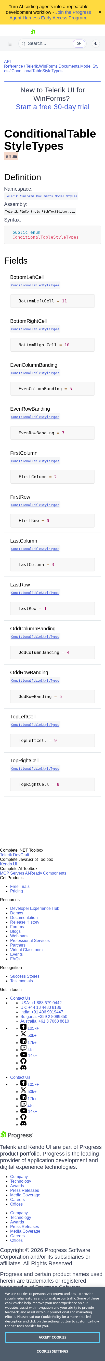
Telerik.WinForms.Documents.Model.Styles (41, 196)
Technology (20, 1181)
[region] (52, 1324)
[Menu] (9, 43)
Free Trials (20, 886)
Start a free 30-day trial (52, 107)
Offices (16, 1204)
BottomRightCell (28, 321)
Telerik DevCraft (14, 855)
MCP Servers (12, 873)
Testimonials (21, 981)
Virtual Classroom (26, 950)
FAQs (15, 959)
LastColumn (23, 541)
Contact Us (20, 998)
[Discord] (23, 1068)
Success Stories (25, 976)
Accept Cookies (53, 1337)
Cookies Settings (52, 1351)
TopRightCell (24, 760)
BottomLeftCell (27, 277)
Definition (22, 177)
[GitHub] (23, 1063)
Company (19, 1176)
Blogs (15, 931)
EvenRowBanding (30, 409)
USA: (41, 1003)
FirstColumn (23, 453)
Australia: (44, 1021)
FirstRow (20, 497)
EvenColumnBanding (33, 365)
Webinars (19, 936)
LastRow (20, 584)
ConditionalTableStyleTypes (36, 71)
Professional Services (30, 940)
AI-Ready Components (45, 873)
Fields (16, 260)
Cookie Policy (51, 1316)
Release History (24, 922)
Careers (17, 1199)
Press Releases (24, 1190)
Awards (17, 1186)
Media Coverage (25, 1195)
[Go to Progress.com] (16, 1137)
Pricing (16, 891)
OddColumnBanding (33, 628)
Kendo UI (8, 864)
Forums (17, 927)
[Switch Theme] (96, 44)
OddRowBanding (29, 672)
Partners (17, 945)
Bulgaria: (43, 1016)
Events (16, 954)
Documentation (24, 917)
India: (41, 1012)
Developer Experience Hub (34, 908)
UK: (40, 1007)
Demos (16, 913)
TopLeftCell (22, 716)
